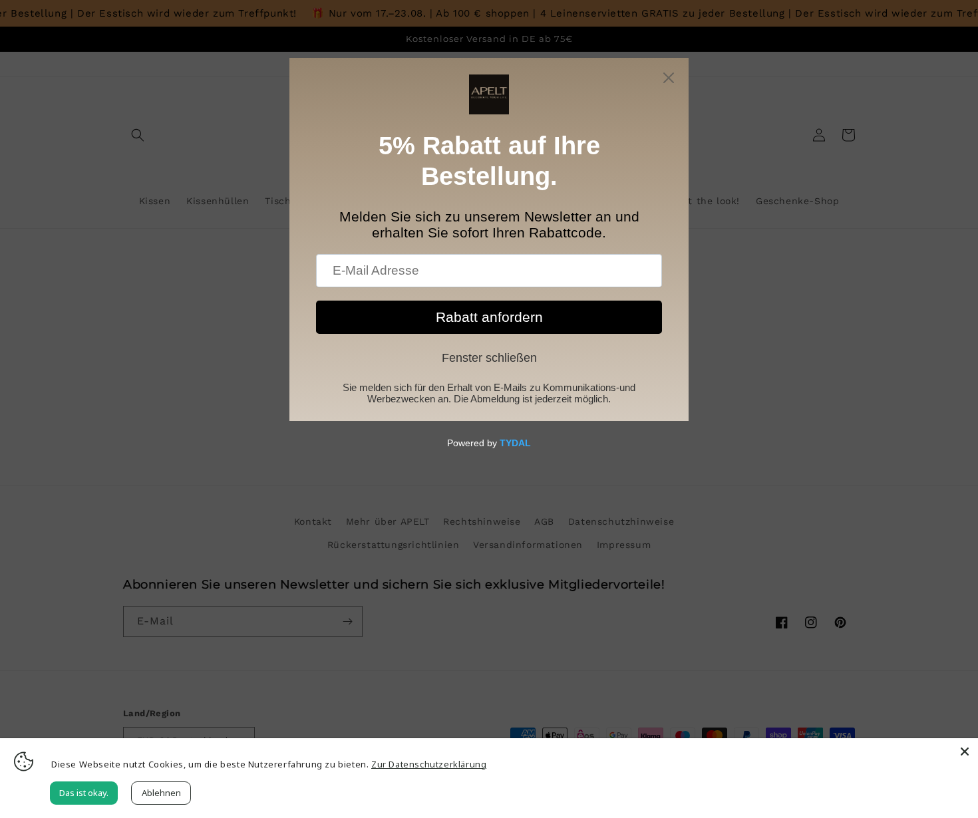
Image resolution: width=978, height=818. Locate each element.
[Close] (964, 751)
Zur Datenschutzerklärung (428, 764)
